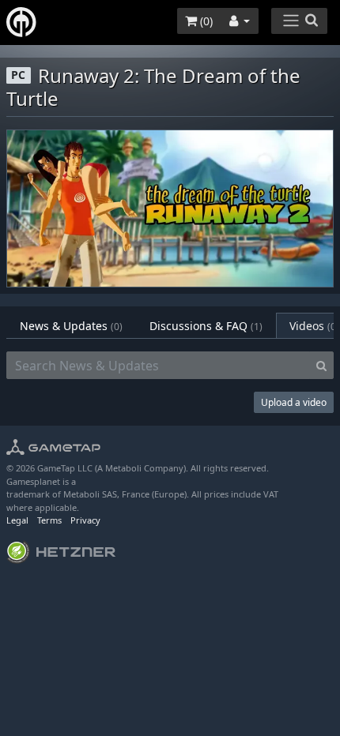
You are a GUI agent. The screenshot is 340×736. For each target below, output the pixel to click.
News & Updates (71, 325)
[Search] (321, 365)
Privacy (85, 520)
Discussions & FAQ (206, 325)
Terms (49, 520)
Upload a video (294, 402)
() (205, 20)
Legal (17, 520)
